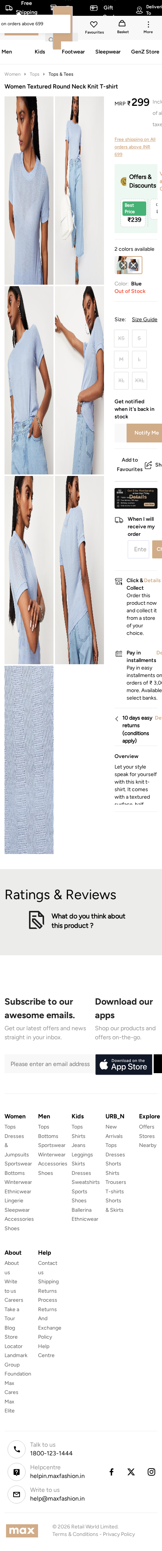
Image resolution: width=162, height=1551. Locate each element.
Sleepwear (17, 1210)
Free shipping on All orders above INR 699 (135, 147)
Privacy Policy (119, 1534)
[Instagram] (152, 1472)
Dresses (81, 1173)
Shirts (79, 1136)
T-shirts (114, 1191)
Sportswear (18, 1164)
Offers (146, 1127)
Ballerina (82, 1210)
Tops (35, 74)
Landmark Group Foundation (18, 1364)
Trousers (115, 1182)
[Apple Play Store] (123, 1064)
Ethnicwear (18, 1191)
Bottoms (15, 1173)
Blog (10, 1328)
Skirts (78, 1164)
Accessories (19, 1219)
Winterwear (18, 1182)
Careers (14, 1300)
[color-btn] (124, 265)
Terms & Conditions (75, 1534)
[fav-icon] (95, 25)
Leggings (82, 1154)
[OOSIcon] (123, 265)
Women (13, 74)
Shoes (12, 1228)
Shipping (48, 1281)
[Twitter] (131, 1472)
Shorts (113, 1164)
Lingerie (14, 1200)
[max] (24, 1531)
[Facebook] (111, 1472)
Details (138, 497)
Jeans (79, 1145)
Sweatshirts (86, 1182)
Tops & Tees (61, 74)
